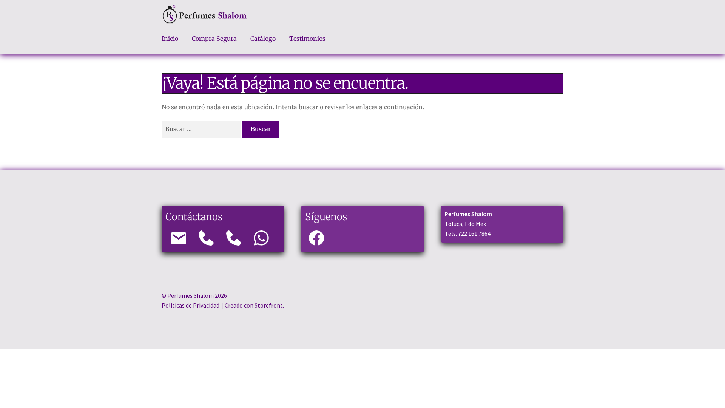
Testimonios (307, 38)
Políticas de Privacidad (190, 305)
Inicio (170, 38)
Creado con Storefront (254, 305)
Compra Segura (214, 38)
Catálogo (263, 38)
